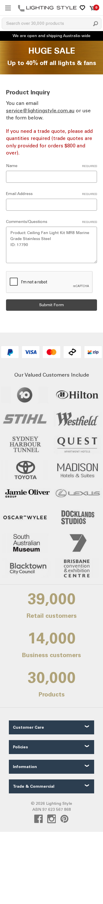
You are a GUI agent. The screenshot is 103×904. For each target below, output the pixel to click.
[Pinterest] (64, 818)
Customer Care (28, 727)
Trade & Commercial (33, 786)
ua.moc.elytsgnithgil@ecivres (40, 110)
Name (51, 165)
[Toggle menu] (8, 8)
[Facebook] (38, 818)
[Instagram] (51, 818)
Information (25, 766)
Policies (20, 747)
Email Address (51, 193)
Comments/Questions (51, 221)
